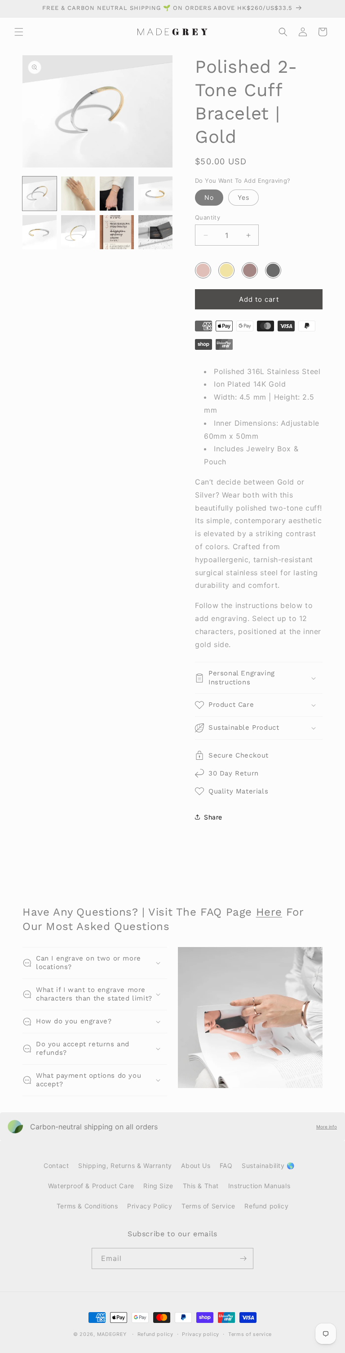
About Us (195, 1165)
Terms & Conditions (87, 1206)
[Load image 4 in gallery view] (155, 193)
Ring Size (158, 1186)
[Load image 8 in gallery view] (155, 232)
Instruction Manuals (259, 1186)
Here (269, 912)
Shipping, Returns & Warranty (125, 1165)
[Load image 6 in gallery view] (78, 232)
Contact (56, 1165)
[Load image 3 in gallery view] (117, 193)
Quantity (207, 217)
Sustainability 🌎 (268, 1165)
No (209, 197)
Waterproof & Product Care (91, 1186)
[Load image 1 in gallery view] (39, 193)
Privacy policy (200, 1334)
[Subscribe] (243, 1258)
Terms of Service (208, 1206)
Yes (243, 197)
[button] (19, 32)
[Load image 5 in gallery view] (39, 232)
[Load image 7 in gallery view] (117, 232)
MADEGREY (112, 1334)
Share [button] (213, 817)
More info (326, 1126)
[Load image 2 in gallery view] (78, 193)
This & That (201, 1186)
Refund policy (266, 1206)
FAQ (226, 1165)
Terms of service (250, 1334)
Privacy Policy (149, 1206)
